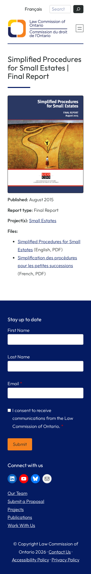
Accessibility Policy (30, 560)
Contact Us (60, 552)
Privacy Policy (65, 560)
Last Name (19, 357)
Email (15, 383)
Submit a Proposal (26, 501)
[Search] (78, 9)
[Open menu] (79, 28)
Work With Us (21, 525)
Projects (16, 509)
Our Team (17, 493)
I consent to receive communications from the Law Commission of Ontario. (42, 418)
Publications (20, 517)
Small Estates (42, 220)
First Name (19, 330)
